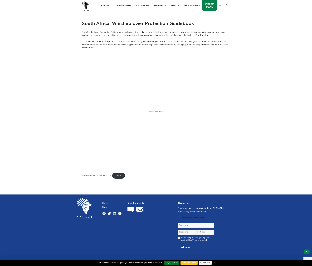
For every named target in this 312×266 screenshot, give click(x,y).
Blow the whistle (192, 5)
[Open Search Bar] (227, 5)
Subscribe (185, 247)
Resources (158, 5)
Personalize (205, 263)
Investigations (142, 5)
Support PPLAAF (209, 5)
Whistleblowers (124, 5)
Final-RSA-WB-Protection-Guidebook (96, 175)
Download (118, 175)
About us (105, 5)
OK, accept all (172, 263)
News (173, 5)
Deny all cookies (189, 263)
